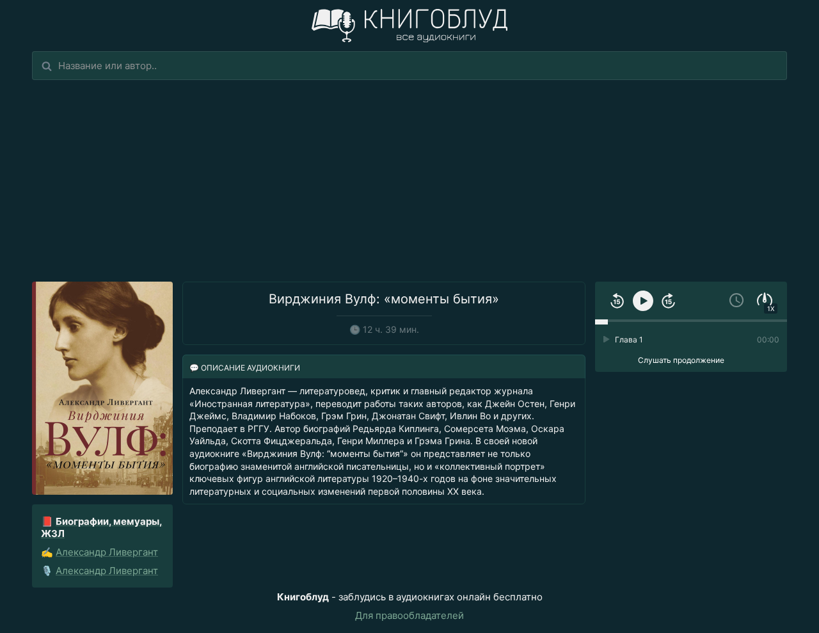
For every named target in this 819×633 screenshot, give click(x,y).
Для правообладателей (409, 615)
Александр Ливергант (107, 552)
